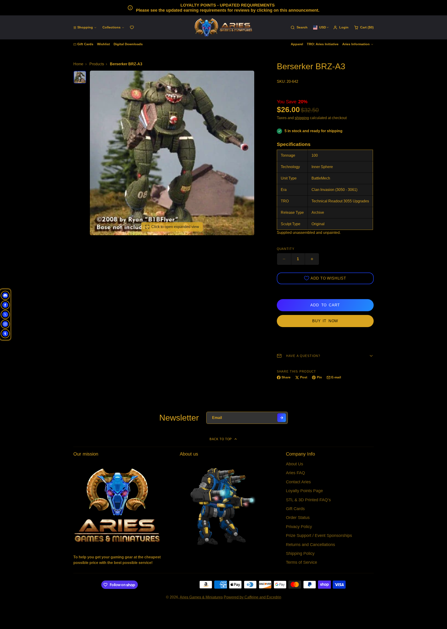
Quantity (286, 249)
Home (78, 64)
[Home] (223, 27)
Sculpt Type (290, 224)
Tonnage (288, 155)
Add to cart (325, 305)
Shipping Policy (300, 553)
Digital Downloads (128, 44)
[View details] (117, 505)
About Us (294, 464)
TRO (285, 201)
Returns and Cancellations (310, 544)
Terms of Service (301, 562)
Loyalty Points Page (304, 490)
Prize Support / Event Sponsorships (319, 535)
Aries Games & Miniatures (201, 597)
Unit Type (289, 178)
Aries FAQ (295, 472)
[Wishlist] (132, 27)
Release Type (292, 212)
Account (341, 27)
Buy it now (325, 321)
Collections (111, 27)
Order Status (298, 517)
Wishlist (103, 44)
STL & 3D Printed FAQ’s (308, 500)
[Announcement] (223, 7)
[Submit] (281, 417)
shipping (302, 118)
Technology (290, 167)
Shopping (85, 27)
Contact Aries (298, 482)
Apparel (297, 44)
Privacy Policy (299, 526)
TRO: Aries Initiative (323, 44)
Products (96, 64)
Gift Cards (85, 44)
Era (284, 190)
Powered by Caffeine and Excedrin (252, 597)
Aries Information (356, 44)
